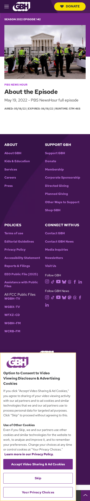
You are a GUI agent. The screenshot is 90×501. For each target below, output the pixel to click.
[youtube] (58, 281)
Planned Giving (56, 194)
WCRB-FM (12, 331)
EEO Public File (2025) (21, 274)
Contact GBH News (59, 241)
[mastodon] (69, 297)
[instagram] (47, 281)
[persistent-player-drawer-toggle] (85, 495)
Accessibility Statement (22, 258)
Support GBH (55, 153)
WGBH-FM (12, 323)
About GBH (12, 153)
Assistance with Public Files (21, 284)
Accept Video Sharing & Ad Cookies (38, 464)
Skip (38, 478)
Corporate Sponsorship (62, 177)
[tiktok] (53, 281)
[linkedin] (80, 281)
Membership (54, 169)
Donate (73, 6)
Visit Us (50, 266)
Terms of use (13, 233)
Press (8, 186)
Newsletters (54, 258)
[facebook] (75, 281)
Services (10, 169)
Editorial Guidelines (19, 241)
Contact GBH (55, 233)
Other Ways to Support (62, 202)
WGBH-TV (12, 298)
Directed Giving (57, 186)
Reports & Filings (17, 266)
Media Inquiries (56, 249)
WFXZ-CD (12, 315)
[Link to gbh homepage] (21, 6)
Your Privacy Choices (38, 492)
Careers (10, 177)
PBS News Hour (15, 84)
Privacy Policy (15, 249)
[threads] (69, 281)
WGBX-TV (12, 307)
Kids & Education (17, 161)
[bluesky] (64, 281)
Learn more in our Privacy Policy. (29, 454)
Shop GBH (53, 210)
